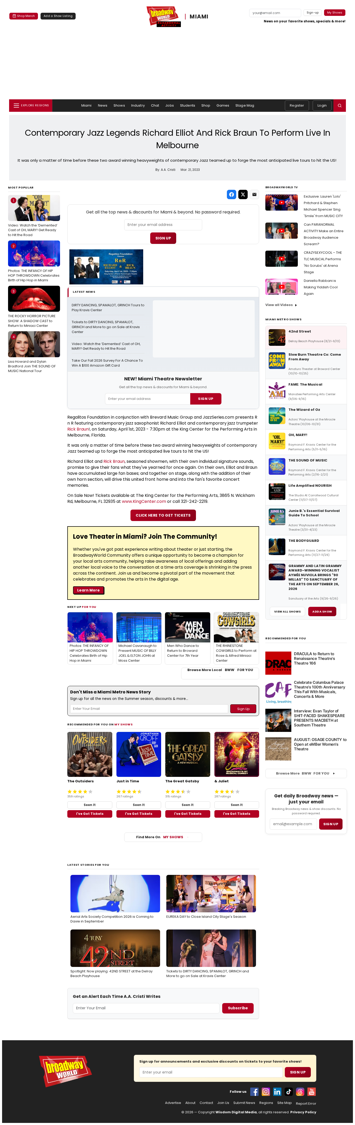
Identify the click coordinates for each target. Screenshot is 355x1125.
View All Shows (287, 611)
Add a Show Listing (58, 16)
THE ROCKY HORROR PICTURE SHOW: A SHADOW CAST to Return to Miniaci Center (32, 308)
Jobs (169, 105)
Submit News (244, 1103)
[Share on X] (243, 194)
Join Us (223, 1103)
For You (89, 607)
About (190, 1103)
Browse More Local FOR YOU (220, 670)
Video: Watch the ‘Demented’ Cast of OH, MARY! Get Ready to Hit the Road (32, 217)
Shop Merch (26, 16)
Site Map (284, 1103)
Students (187, 105)
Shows (119, 105)
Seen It (90, 805)
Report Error (306, 1103)
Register (297, 105)
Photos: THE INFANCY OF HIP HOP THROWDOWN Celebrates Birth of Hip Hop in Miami (34, 263)
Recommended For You (285, 638)
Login (322, 105)
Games (222, 105)
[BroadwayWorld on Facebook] (254, 1091)
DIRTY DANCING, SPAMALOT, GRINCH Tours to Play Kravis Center (108, 308)
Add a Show (322, 611)
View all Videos (279, 304)
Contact (206, 1103)
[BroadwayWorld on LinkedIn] (277, 1091)
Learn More (88, 590)
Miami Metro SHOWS (283, 319)
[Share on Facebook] (231, 194)
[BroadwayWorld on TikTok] (288, 1091)
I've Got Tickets (89, 813)
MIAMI (199, 16)
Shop (206, 105)
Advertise (173, 1103)
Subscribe (238, 1008)
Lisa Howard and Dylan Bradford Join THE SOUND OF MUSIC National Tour (32, 353)
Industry (138, 105)
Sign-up (313, 12)
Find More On (159, 837)
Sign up (330, 824)
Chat (155, 105)
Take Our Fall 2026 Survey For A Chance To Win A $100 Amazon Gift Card (108, 363)
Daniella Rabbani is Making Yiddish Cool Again (321, 287)
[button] (339, 105)
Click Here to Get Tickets (163, 515)
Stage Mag (244, 105)
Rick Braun (78, 429)
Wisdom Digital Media (236, 1112)
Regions (266, 1103)
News (103, 105)
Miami (86, 105)
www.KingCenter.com (144, 501)
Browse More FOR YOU (302, 773)
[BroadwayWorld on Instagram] (266, 1091)
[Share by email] (254, 194)
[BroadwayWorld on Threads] (300, 1091)
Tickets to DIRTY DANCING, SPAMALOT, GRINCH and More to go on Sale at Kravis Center (106, 327)
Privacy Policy (303, 1112)
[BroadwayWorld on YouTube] (311, 1091)
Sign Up (163, 238)
